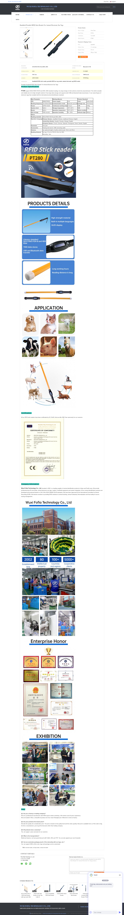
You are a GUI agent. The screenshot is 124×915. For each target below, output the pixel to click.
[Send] (119, 912)
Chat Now (106, 1)
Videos (41, 14)
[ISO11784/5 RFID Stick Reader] (74, 888)
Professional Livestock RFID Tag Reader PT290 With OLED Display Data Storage (85, 897)
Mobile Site (33, 913)
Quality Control (78, 14)
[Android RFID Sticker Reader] (62, 888)
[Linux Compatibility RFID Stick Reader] (50, 888)
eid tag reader (36, 847)
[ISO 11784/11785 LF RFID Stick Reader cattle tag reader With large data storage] (26, 888)
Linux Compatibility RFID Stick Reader (49, 894)
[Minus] (120, 875)
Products (29, 14)
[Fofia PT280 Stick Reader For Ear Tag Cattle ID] (38, 888)
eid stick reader (28, 847)
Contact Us (90, 14)
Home (17, 14)
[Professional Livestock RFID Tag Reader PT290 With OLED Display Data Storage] (86, 888)
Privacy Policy (38, 913)
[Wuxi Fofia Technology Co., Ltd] (17, 7)
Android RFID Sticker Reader (62, 894)
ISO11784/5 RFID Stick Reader (74, 894)
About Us (54, 14)
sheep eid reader (44, 847)
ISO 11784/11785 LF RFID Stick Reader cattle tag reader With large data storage (26, 896)
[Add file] (90, 912)
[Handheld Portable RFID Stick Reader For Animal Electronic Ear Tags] (26, 39)
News (17, 19)
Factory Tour (66, 14)
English (113, 1)
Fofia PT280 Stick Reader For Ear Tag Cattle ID (37, 895)
